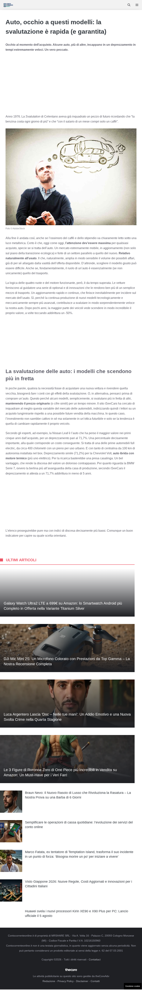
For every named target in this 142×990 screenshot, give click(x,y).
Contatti (95, 981)
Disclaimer (82, 981)
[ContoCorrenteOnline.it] (8, 5)
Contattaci (95, 959)
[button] (129, 5)
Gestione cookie (132, 986)
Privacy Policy (66, 981)
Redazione (49, 981)
